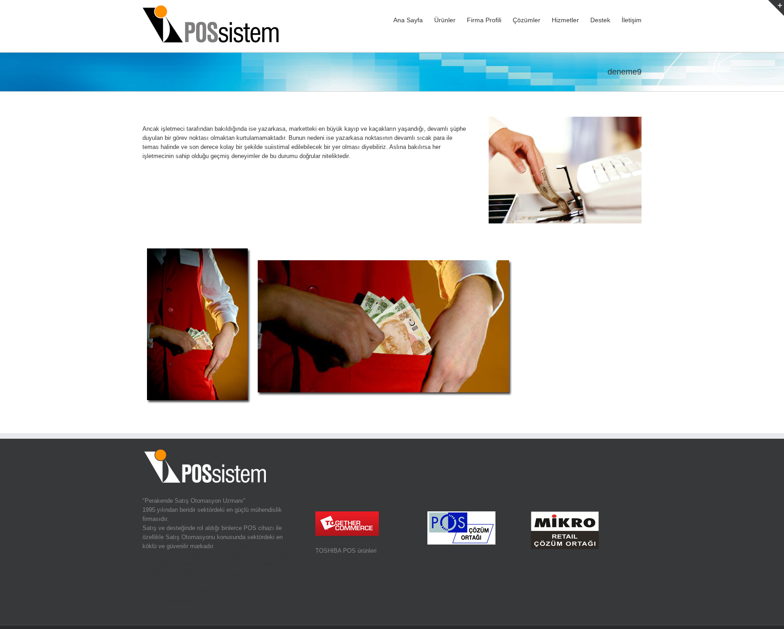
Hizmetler (565, 20)
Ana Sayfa (408, 20)
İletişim (632, 20)
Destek (600, 20)
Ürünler (445, 20)
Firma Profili (484, 20)
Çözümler (526, 20)
